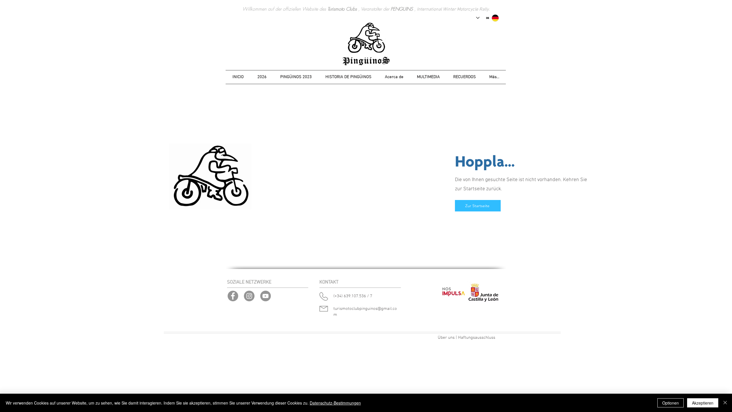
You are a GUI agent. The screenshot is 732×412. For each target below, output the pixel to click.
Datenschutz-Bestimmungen (335, 403)
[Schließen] (725, 402)
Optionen (670, 403)
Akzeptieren (702, 403)
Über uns (446, 337)
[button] (261, 77)
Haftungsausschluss (476, 337)
